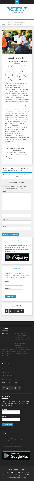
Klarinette (7, 155)
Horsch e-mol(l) (13, 148)
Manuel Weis (14, 155)
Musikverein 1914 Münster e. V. (17, 9)
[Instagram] (6, 311)
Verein (10, 469)
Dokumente (20, 472)
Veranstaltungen (16, 150)
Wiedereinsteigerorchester (16, 159)
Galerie (23, 469)
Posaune (25, 155)
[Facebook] (14, 311)
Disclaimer (28, 475)
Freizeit (11, 153)
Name (4, 213)
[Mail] (18, 311)
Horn (15, 153)
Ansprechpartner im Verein (9, 382)
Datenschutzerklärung (14, 477)
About (27, 472)
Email (7, 288)
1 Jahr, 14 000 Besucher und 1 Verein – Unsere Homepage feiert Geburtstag (15, 176)
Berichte (16, 469)
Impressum (21, 475)
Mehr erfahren (23, 161)
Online (20, 155)
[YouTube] (10, 311)
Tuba (25, 157)
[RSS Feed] (22, 311)
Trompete (20, 157)
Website (4, 226)
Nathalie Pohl (21, 66)
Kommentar (5, 191)
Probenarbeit (21, 148)
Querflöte (8, 157)
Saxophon (14, 157)
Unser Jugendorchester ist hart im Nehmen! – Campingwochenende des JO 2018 (16, 169)
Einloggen (23, 477)
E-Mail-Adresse (6, 219)
